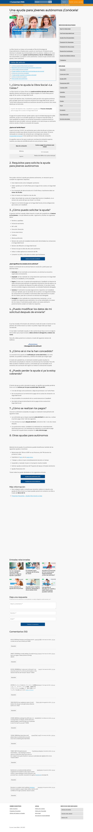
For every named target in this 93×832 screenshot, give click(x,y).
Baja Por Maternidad (65, 29)
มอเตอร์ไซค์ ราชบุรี (36, 735)
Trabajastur (63, 60)
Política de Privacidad (40, 811)
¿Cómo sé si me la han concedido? (20, 73)
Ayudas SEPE (63, 79)
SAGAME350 (38, 718)
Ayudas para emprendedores (32, 481)
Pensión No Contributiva (66, 51)
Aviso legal (38, 813)
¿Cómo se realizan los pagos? (19, 77)
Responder (13, 646)
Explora (64, 2)
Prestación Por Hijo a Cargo (67, 46)
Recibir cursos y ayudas (76, 2)
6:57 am (53, 718)
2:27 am (53, 669)
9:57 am (53, 751)
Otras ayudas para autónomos (19, 78)
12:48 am (53, 735)
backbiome (40, 770)
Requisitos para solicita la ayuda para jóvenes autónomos (26, 67)
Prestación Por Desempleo (67, 42)
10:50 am (53, 685)
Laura (39, 669)
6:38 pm (53, 653)
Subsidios (62, 92)
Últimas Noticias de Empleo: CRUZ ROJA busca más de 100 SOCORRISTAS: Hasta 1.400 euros (46, 5)
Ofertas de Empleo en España (17, 813)
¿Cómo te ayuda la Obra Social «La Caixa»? (22, 66)
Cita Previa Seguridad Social (67, 33)
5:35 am (53, 787)
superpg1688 (38, 639)
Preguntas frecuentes (15, 811)
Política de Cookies (40, 808)
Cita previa (62, 70)
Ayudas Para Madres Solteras (67, 55)
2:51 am (53, 702)
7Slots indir (39, 702)
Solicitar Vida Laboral (67, 813)
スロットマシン (29, 690)
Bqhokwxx (38, 685)
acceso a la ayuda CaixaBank (33, 258)
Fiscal (61, 105)
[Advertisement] (33, 43)
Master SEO (64, 817)
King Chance (38, 653)
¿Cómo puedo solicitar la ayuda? (20, 69)
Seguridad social (64, 114)
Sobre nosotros (14, 808)
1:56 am (53, 639)
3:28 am (53, 770)
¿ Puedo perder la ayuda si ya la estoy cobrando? (24, 75)
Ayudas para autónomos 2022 (32, 476)
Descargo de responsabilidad (42, 815)
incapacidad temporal (15, 136)
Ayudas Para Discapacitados (67, 38)
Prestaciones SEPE (64, 83)
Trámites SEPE (63, 87)
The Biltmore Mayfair (37, 751)
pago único (29, 457)
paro (21, 457)
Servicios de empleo (65, 119)
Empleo (62, 101)
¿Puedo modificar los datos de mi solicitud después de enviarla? (28, 71)
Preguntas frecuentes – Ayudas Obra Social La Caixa (27, 496)
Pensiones (62, 96)
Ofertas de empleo (66, 809)
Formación (62, 110)
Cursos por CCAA (64, 74)
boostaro (40, 787)
